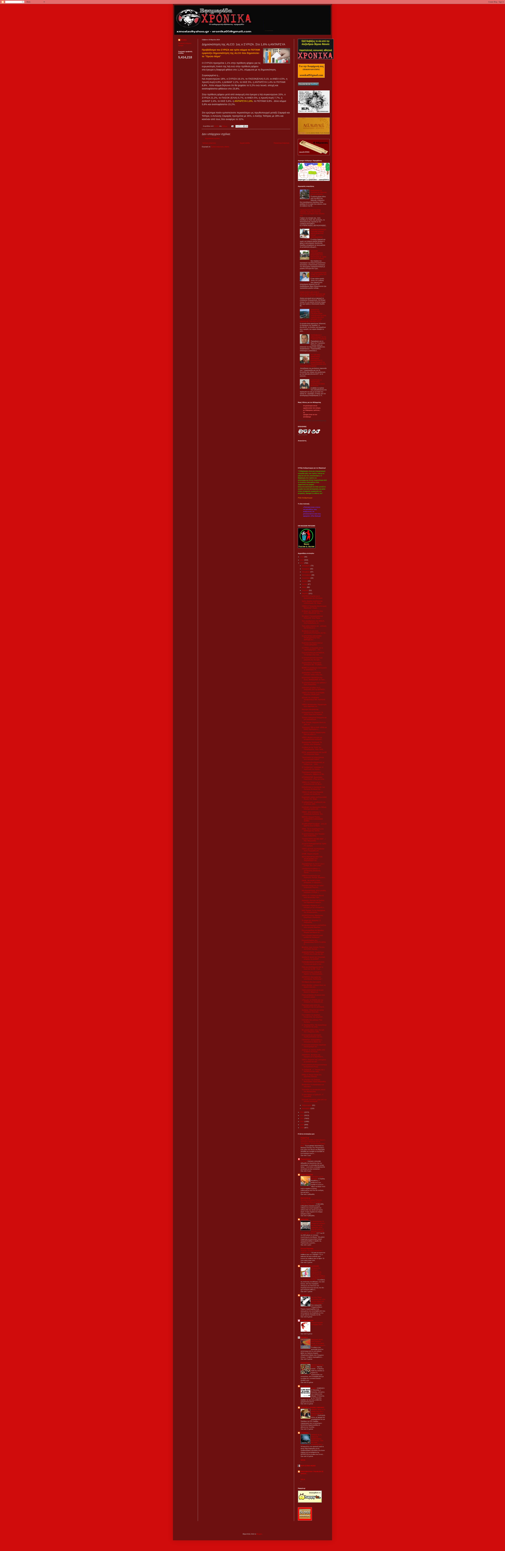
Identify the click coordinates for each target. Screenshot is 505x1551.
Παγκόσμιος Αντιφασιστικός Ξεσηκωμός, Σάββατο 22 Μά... (313, 773)
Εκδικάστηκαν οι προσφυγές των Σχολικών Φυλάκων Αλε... (313, 788)
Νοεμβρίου (306, 569)
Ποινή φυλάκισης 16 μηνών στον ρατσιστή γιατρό (313, 996)
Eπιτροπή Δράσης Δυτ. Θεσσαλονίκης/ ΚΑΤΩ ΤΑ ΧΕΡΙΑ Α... (314, 942)
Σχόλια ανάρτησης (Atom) (220, 147)
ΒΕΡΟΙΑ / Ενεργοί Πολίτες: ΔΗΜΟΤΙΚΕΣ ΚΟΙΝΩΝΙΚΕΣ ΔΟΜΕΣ (312, 819)
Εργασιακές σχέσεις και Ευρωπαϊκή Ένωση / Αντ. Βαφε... (314, 798)
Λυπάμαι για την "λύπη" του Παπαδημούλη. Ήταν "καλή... (313, 748)
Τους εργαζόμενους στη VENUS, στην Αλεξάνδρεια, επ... (313, 622)
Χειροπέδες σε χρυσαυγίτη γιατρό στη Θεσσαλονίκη (313, 1090)
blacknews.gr (306, 1198)
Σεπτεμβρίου (306, 575)
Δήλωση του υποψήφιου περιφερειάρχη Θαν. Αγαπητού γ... (313, 699)
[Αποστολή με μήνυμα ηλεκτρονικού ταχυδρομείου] (236, 126)
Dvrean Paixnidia (307, 1249)
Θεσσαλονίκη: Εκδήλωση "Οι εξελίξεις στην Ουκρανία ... (312, 743)
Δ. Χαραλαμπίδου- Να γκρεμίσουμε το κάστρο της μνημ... (314, 1026)
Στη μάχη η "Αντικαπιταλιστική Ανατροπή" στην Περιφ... (312, 617)
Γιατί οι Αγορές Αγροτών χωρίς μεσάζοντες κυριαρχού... (312, 936)
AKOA (303, 1460)
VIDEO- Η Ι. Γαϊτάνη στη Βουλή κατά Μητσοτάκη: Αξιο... (313, 896)
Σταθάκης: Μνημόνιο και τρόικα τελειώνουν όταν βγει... (313, 1011)
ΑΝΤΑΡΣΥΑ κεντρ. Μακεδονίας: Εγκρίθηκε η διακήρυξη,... (313, 916)
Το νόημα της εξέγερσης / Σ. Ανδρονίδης (311, 921)
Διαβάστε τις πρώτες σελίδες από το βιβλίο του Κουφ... (313, 1051)
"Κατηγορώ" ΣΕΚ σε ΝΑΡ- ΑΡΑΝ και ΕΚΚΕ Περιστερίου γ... (314, 728)
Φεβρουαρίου (307, 1105)
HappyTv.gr (305, 1138)
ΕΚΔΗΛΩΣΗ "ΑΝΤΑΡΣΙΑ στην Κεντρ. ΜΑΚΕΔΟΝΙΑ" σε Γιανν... (314, 678)
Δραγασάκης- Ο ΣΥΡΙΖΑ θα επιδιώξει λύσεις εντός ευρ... (312, 673)
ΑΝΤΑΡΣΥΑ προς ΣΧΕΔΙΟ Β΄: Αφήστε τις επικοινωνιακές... (312, 973)
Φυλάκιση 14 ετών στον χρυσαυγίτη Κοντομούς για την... (314, 632)
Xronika (184, 40)
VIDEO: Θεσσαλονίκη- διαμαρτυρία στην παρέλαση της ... (314, 705)
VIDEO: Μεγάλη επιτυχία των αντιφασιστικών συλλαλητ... (312, 738)
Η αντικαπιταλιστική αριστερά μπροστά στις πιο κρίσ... (312, 659)
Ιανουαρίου (306, 1108)
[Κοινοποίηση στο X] (241, 126)
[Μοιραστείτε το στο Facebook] (244, 126)
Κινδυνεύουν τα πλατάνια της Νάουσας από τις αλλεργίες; (319, 192)
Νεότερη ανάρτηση (209, 143)
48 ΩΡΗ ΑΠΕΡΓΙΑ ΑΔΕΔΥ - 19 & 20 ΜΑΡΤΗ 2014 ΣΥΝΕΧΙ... (314, 825)
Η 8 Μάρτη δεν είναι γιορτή (311, 982)
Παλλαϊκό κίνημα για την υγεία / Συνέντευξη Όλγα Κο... (313, 886)
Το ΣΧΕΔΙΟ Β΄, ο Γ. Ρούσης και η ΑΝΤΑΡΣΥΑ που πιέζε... (313, 1071)
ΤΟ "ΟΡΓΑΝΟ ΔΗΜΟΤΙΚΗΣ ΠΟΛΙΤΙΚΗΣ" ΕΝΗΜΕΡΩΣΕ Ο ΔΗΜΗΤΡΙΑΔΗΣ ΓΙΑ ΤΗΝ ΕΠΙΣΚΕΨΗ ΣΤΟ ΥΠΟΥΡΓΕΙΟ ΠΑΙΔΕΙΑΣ (313, 360)
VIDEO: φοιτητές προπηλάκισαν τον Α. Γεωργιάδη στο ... (313, 850)
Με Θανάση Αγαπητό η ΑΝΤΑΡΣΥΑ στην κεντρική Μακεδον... (314, 926)
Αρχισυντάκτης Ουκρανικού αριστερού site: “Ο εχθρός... (312, 664)
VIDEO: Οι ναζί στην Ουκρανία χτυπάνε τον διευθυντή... (312, 793)
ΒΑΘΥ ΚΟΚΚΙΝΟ (307, 1175)
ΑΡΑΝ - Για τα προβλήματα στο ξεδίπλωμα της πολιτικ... (313, 830)
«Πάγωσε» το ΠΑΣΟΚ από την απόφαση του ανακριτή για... (313, 1001)
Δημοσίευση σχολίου (212, 138)
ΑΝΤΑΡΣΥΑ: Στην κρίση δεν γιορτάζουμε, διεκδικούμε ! (312, 978)
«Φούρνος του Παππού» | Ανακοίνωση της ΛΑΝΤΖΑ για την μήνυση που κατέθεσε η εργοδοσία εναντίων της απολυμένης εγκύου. (313, 1274)
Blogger (259, 1534)
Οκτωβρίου (306, 572)
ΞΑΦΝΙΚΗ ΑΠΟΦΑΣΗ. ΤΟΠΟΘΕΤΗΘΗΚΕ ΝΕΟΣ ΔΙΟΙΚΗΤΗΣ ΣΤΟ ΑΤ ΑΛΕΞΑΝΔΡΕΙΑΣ (318, 233)
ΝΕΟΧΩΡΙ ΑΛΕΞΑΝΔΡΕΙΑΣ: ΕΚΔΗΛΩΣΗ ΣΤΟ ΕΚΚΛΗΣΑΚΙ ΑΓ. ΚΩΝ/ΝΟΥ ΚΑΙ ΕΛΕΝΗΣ (318, 255)
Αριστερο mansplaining (310, 709)
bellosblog (304, 1219)
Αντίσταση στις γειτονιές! (310, 1266)
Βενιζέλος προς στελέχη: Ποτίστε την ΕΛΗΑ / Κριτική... (313, 948)
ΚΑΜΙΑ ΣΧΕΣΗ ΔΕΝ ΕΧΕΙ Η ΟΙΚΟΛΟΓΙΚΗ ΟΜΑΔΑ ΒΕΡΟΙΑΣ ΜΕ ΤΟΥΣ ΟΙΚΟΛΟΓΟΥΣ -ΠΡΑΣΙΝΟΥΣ (312, 294)
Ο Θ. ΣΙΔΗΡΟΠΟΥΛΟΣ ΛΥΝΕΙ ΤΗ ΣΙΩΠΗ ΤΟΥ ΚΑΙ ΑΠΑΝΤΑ (319, 274)
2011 (302, 1118)
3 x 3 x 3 (304, 1161)
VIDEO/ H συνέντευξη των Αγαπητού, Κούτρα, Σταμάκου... (314, 876)
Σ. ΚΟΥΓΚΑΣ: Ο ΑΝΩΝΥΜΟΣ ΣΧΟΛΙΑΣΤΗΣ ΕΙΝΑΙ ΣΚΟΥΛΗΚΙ (318, 383)
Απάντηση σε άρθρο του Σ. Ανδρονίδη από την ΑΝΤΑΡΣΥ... (314, 688)
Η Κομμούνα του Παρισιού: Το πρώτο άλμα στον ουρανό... (312, 713)
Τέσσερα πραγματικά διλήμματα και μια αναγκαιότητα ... (314, 718)
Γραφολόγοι (305, 1363)
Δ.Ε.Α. (303, 1479)
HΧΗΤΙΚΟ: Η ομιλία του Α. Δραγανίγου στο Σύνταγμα (312, 597)
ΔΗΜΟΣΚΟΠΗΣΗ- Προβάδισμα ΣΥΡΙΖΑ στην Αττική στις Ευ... (313, 953)
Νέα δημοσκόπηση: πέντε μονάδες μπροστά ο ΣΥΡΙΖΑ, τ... (314, 891)
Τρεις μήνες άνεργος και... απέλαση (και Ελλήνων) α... (314, 627)
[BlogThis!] (239, 126)
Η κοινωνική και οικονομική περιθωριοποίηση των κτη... (312, 1036)
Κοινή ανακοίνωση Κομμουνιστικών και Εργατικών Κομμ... (314, 1066)
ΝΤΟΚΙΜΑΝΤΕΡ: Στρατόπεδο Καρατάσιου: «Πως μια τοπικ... (313, 778)
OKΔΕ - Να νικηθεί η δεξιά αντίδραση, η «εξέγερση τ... (312, 881)
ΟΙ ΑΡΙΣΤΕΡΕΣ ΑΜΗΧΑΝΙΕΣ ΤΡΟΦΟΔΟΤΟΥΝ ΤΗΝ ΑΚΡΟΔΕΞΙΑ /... (312, 638)
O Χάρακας (305, 1433)
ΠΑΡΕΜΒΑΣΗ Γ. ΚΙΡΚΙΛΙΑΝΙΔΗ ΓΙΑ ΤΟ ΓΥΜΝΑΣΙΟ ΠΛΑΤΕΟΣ (318, 337)
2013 (302, 1112)
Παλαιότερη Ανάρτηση (281, 143)
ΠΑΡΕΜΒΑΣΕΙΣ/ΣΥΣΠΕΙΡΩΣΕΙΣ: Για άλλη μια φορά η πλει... (313, 963)
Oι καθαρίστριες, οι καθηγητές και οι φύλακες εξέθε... (313, 803)
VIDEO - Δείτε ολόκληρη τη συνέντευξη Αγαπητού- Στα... (313, 813)
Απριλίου (305, 590)
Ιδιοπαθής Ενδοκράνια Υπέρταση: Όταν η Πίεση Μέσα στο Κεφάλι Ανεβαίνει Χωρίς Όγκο (311, 1202)
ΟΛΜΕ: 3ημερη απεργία (310, 854)
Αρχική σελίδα (245, 143)
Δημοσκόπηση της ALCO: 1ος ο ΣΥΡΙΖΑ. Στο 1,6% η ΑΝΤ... (313, 865)
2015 (302, 560)
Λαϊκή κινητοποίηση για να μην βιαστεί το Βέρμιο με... (313, 991)
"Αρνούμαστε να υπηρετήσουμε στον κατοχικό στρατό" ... (313, 758)
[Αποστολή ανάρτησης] (232, 126)
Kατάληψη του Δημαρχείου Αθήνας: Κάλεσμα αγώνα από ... (314, 808)
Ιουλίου (305, 581)
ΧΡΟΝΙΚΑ (304, 1337)
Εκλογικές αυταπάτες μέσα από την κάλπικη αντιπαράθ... (314, 1100)
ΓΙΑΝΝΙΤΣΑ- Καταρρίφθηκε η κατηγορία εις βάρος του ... (312, 1041)
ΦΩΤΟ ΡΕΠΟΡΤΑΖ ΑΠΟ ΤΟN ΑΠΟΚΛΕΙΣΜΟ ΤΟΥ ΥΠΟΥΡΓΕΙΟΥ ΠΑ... (312, 859)
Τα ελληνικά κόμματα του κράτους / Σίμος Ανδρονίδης (314, 683)
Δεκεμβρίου (306, 566)
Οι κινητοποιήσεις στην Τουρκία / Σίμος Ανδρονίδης (313, 835)
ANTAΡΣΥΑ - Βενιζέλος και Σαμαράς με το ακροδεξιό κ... (313, 1056)
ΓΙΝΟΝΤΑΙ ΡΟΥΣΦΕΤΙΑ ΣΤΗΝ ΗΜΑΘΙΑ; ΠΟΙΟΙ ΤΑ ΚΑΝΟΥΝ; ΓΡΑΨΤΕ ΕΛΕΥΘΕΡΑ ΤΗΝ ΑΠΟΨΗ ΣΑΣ (312, 213)
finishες (313, 1388)
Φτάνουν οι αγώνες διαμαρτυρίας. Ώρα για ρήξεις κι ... (314, 733)
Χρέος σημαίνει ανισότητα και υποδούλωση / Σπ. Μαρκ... (312, 602)
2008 (302, 1128)
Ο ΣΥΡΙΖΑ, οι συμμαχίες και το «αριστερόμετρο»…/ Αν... (312, 649)
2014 (302, 563)
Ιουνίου (305, 584)
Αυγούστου (306, 578)
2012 (302, 1115)
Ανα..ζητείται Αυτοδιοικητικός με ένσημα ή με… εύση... (313, 763)
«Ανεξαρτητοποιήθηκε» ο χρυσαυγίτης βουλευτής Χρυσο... (311, 870)
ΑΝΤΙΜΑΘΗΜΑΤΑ (307, 1321)
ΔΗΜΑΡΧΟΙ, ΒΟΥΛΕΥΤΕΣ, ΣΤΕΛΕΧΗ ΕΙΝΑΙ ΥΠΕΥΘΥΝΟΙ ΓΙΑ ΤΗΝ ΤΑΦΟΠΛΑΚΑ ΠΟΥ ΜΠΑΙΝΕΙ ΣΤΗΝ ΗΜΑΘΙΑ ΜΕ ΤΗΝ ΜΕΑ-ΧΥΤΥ (313, 315)
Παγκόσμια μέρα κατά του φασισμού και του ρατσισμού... (313, 1006)
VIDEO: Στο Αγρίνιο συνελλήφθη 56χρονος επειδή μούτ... (313, 693)
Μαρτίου (305, 593)
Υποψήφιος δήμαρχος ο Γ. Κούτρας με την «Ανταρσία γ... (313, 906)
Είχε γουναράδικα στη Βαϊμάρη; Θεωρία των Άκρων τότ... (313, 931)
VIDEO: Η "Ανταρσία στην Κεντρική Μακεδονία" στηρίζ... (314, 607)
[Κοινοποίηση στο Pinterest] (246, 126)
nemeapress (305, 1295)
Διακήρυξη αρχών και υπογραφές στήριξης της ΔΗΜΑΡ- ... (313, 958)
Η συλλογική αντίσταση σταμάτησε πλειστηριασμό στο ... (314, 1046)
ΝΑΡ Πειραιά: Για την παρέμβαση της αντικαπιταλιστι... (313, 911)
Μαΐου (304, 587)
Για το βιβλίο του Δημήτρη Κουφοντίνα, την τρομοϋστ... (313, 1016)
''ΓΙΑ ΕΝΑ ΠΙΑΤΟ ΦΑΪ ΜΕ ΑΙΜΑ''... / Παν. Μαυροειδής (314, 840)
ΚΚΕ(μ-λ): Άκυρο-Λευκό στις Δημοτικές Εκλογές (312, 1076)
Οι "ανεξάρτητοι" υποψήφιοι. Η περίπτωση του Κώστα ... (312, 768)
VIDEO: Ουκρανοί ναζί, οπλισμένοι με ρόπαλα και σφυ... (314, 1061)
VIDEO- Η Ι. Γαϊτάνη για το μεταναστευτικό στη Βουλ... (312, 783)
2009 (302, 1125)
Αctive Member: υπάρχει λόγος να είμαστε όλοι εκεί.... (314, 986)
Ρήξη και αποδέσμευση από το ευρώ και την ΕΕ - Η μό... (312, 968)
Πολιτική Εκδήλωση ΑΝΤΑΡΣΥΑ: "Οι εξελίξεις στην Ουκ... (313, 654)
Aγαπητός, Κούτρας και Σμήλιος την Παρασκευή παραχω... (313, 901)
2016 (302, 557)
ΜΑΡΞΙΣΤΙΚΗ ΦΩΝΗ (308, 1466)
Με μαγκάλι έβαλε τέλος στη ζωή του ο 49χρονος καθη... (313, 1031)
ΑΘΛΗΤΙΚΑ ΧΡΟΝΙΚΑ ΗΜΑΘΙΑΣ (312, 1407)
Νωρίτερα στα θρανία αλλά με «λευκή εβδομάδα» (312, 644)
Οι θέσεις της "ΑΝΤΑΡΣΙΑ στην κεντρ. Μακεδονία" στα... (312, 612)
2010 (302, 1121)
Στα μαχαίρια (305, 1386)
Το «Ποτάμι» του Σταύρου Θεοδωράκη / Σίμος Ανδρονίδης (314, 1081)
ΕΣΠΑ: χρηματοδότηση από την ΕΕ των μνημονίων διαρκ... (314, 753)
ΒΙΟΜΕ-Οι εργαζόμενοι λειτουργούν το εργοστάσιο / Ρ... (314, 669)
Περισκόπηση (306, 1159)
